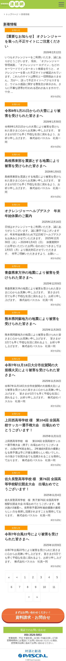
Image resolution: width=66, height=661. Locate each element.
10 (44, 587)
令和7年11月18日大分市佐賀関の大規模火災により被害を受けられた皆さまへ (32, 370)
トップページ (12, 14)
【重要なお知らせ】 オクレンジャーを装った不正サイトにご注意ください (33, 41)
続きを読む (56, 96)
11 (54, 587)
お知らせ (16, 30)
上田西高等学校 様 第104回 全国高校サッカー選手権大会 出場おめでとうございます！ (32, 425)
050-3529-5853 (33, 635)
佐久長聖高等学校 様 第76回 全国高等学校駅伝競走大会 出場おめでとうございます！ (33, 484)
